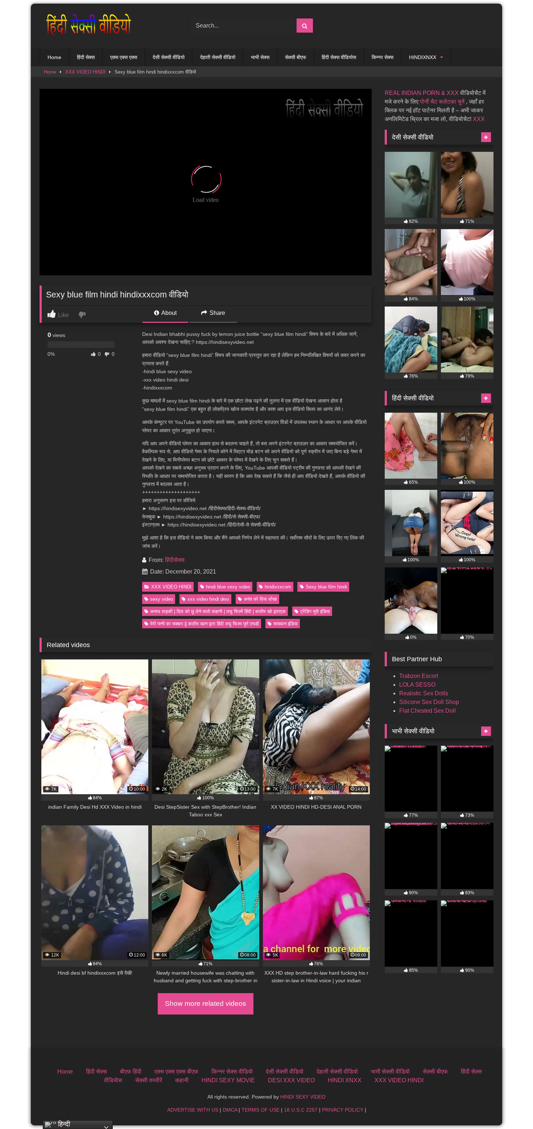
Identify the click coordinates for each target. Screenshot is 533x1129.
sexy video (161, 599)
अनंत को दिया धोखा (260, 599)
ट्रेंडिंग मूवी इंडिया (315, 611)
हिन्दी (63, 1124)
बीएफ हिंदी (130, 1071)
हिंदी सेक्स (86, 57)
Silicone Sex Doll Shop (429, 702)
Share (216, 313)
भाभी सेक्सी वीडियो (390, 1071)
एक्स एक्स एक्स (123, 57)
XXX (479, 119)
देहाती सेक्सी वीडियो (217, 57)
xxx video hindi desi (208, 599)
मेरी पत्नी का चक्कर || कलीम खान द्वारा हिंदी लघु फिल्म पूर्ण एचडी (204, 623)
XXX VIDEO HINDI (85, 72)
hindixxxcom (278, 587)
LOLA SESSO (417, 685)
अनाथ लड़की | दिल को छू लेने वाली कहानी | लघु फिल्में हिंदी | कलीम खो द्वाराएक (218, 611)
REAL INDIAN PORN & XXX (422, 93)
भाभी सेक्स (260, 57)
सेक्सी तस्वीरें (148, 1080)
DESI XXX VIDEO (291, 1080)
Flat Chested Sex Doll (427, 711)
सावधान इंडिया (285, 623)
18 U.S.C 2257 (301, 1110)
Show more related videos (205, 1003)
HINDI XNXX (344, 1080)
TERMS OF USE (260, 1110)
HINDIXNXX (422, 57)
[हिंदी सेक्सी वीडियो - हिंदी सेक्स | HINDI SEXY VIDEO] (87, 25)
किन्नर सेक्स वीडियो (232, 1071)
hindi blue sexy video (228, 587)
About (168, 313)
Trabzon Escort (418, 676)
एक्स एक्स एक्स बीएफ (176, 1071)
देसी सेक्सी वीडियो (169, 57)
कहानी (182, 1080)
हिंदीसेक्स (175, 560)
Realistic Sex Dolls (423, 693)
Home (54, 57)
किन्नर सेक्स (382, 57)
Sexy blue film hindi (326, 587)
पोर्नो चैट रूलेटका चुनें (442, 102)
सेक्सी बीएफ (295, 57)
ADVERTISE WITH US (192, 1110)
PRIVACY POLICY (342, 1110)
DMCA (230, 1110)
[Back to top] (510, 1107)
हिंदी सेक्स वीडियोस (339, 57)
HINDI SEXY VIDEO (303, 1097)
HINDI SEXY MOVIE (228, 1080)
